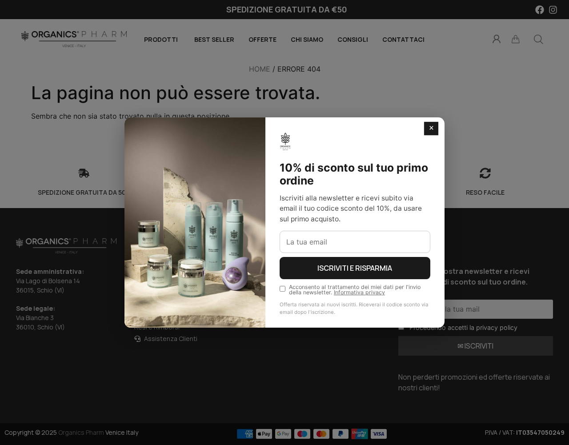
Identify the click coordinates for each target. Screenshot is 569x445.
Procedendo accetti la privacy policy (463, 327)
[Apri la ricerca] (538, 39)
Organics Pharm (81, 432)
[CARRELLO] (515, 39)
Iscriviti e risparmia (354, 268)
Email (406, 294)
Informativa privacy (359, 292)
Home (259, 68)
